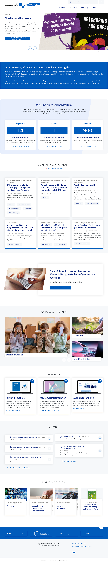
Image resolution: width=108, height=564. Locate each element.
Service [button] (94, 8)
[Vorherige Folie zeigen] (30, 48)
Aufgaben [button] (73, 8)
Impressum (43, 560)
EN (101, 2)
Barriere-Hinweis (63, 560)
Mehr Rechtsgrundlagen (68, 461)
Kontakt (94, 2)
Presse (85, 2)
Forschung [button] (84, 8)
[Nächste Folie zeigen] (35, 48)
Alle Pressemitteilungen (55, 168)
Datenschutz (53, 560)
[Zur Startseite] (22, 5)
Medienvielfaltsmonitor (21, 18)
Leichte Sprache (76, 2)
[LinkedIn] (74, 552)
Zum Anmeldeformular (61, 288)
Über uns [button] (62, 8)
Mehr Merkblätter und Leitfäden (19, 468)
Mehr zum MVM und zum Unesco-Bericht (17, 38)
